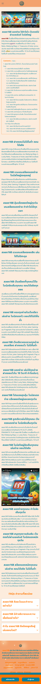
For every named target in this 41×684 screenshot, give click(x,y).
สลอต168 (5, 650)
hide (13, 61)
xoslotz (32, 662)
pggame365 (8, 667)
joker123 (34, 667)
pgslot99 (18, 667)
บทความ (20, 672)
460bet (26, 667)
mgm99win (22, 662)
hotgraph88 (19, 665)
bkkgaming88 (10, 662)
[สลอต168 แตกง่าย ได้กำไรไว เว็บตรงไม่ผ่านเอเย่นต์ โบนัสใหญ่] (21, 3)
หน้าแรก (13, 672)
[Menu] (2, 3)
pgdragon (9, 665)
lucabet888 (30, 665)
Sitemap (27, 672)
